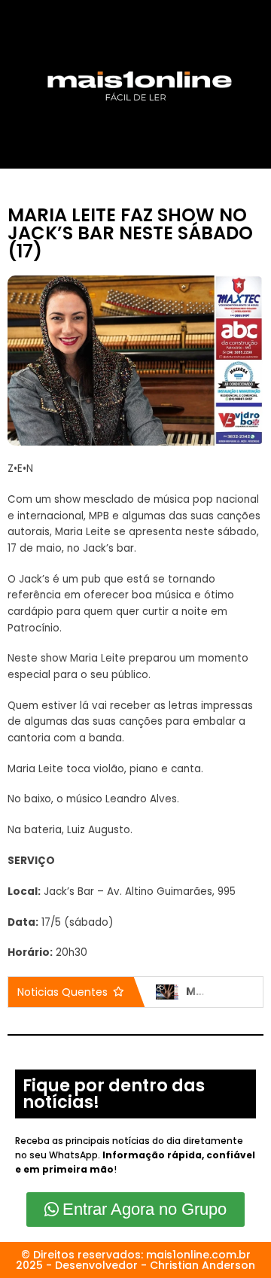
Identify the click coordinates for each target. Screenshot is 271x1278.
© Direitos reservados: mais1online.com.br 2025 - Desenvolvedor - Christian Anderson (135, 1260)
